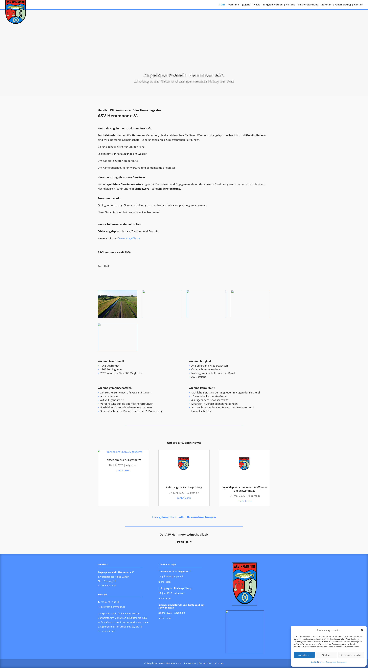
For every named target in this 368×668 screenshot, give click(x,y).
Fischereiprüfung (308, 5)
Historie (290, 5)
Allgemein (132, 465)
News (257, 5)
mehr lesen (123, 470)
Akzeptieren (304, 654)
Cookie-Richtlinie (317, 662)
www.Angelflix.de (129, 238)
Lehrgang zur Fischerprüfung (184, 487)
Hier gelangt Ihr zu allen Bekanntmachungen (184, 517)
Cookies (219, 663)
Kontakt (358, 5)
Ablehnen (326, 654)
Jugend (246, 5)
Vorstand (233, 5)
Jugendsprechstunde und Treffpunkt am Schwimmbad (245, 489)
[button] (362, 630)
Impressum (341, 662)
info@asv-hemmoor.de (113, 606)
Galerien (326, 5)
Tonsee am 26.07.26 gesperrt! (123, 460)
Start (222, 5)
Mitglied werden (273, 5)
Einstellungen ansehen (351, 654)
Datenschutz (331, 662)
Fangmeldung (343, 5)
